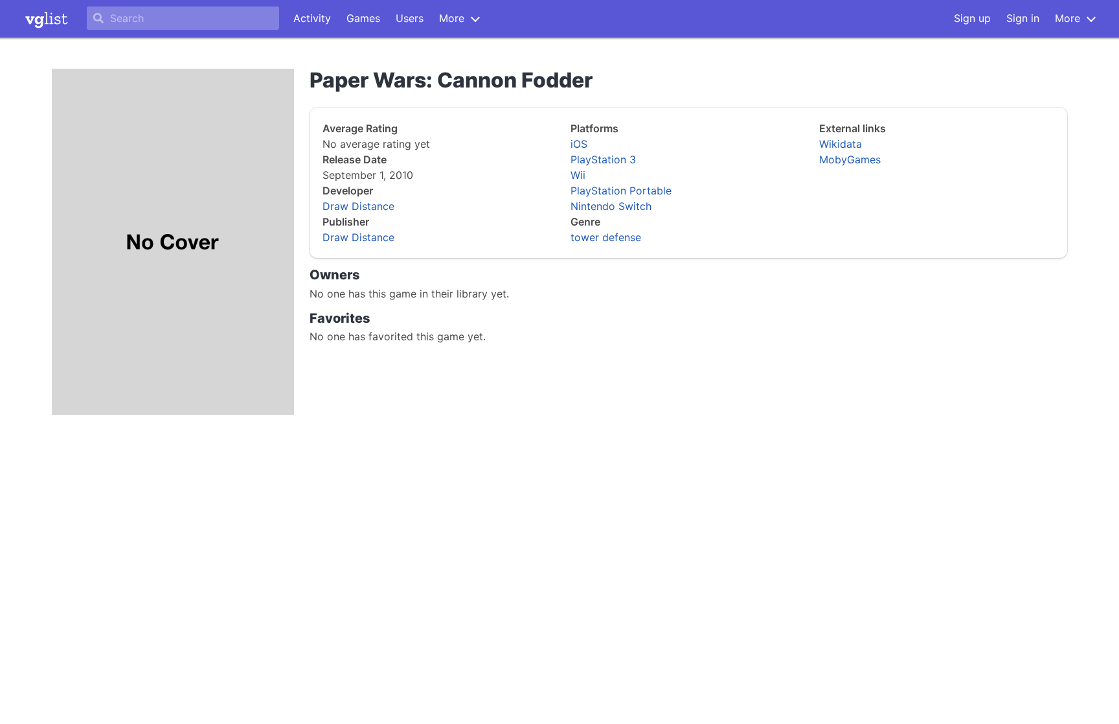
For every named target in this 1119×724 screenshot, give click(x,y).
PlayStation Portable (621, 190)
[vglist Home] (46, 19)
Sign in (1022, 18)
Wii (578, 175)
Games (363, 18)
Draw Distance (358, 206)
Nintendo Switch (611, 206)
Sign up (972, 18)
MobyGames (850, 159)
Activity (312, 18)
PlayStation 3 (603, 159)
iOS (579, 143)
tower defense (606, 237)
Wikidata (840, 143)
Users (410, 18)
